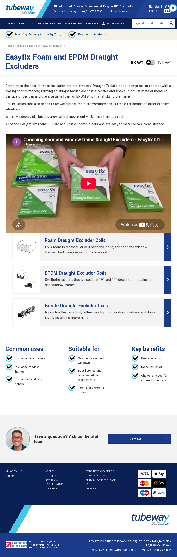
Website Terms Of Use (100, 471)
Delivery (51, 476)
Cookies (91, 488)
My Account (14, 471)
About (49, 471)
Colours (51, 488)
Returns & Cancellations (55, 482)
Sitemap (11, 476)
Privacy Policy (95, 476)
